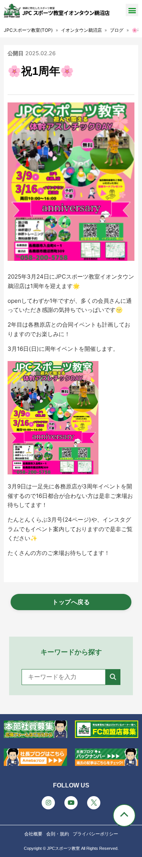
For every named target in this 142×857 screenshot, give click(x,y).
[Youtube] (71, 802)
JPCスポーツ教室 (63, 848)
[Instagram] (48, 802)
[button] (132, 10)
